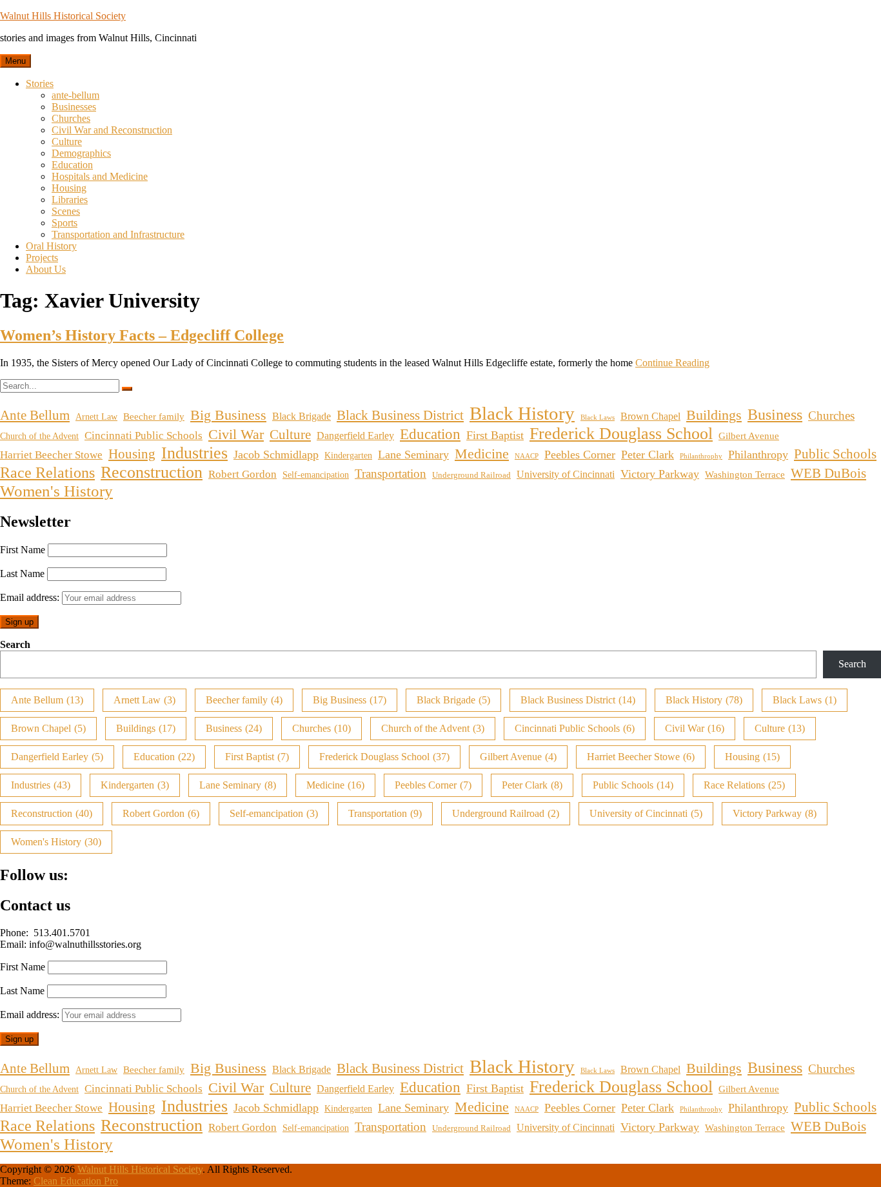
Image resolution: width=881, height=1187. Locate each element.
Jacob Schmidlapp (276, 454)
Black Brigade (301, 416)
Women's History (56, 491)
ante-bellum (75, 95)
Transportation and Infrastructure (118, 234)
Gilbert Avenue (748, 435)
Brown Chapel (650, 416)
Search (15, 644)
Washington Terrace (745, 474)
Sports (64, 222)
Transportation (390, 473)
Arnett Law (96, 416)
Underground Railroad (471, 475)
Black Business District (400, 415)
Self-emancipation (315, 474)
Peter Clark (647, 454)
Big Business (228, 415)
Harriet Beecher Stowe (51, 455)
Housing (69, 187)
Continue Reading (672, 362)
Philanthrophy (701, 456)
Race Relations (47, 472)
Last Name (22, 573)
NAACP (527, 456)
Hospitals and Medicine (100, 176)
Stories (40, 83)
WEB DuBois (828, 473)
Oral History (51, 245)
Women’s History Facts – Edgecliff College (142, 335)
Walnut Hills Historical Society (63, 15)
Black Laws (597, 417)
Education (72, 164)
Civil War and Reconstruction (112, 129)
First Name (22, 549)
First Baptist (495, 435)
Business (774, 414)
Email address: (31, 597)
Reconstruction (152, 472)
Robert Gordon (242, 474)
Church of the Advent (39, 436)
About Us (46, 269)
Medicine (482, 454)
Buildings (714, 415)
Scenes (66, 211)
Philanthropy (758, 454)
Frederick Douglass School (621, 433)
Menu (15, 61)
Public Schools (835, 454)
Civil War (236, 434)
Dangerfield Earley (355, 436)
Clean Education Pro (76, 1180)
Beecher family (153, 416)
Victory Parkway (659, 473)
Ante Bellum (35, 415)
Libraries (70, 199)
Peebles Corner (579, 454)
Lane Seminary (413, 454)
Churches (71, 118)
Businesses (74, 106)
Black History (522, 413)
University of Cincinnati (566, 474)
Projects (42, 257)
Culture (67, 141)
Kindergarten (348, 455)
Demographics (81, 153)
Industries (194, 453)
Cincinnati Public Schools (143, 435)
